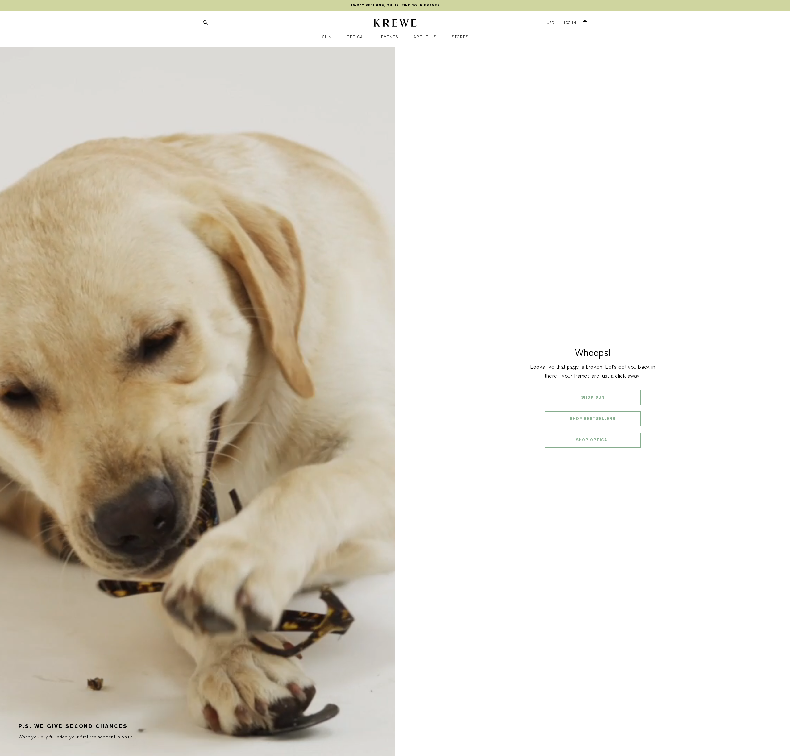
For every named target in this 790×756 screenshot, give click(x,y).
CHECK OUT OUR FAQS (592, 456)
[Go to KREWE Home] (395, 24)
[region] (395, 5)
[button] (327, 37)
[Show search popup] (205, 23)
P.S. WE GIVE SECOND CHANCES (73, 726)
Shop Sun (593, 397)
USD (551, 23)
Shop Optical (593, 440)
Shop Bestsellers (593, 419)
